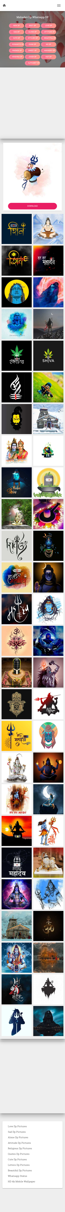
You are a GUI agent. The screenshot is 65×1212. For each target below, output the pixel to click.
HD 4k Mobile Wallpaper (21, 1181)
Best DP (32, 26)
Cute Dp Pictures (17, 1159)
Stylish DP (33, 38)
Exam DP (32, 44)
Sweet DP (32, 50)
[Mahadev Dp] (17, 228)
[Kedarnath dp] (48, 419)
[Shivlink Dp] (48, 387)
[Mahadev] (17, 292)
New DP (16, 26)
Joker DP (33, 57)
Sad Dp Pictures (17, 1131)
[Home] (4, 5)
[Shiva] (17, 355)
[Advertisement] (32, 103)
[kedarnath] (17, 925)
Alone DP (32, 32)
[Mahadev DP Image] (48, 292)
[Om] (48, 925)
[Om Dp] (17, 545)
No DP (48, 44)
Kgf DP (49, 57)
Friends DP (17, 50)
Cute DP (16, 38)
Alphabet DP (33, 63)
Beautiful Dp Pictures (20, 1170)
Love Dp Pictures (17, 1126)
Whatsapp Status (17, 1175)
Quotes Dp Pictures (19, 1153)
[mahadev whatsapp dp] (48, 545)
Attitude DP (49, 32)
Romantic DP (18, 44)
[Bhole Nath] (17, 514)
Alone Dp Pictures (18, 1137)
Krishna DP (17, 57)
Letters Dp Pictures (19, 1164)
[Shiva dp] (48, 355)
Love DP (48, 26)
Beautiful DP (50, 38)
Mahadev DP (49, 50)
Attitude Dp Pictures (19, 1142)
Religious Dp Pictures (20, 1148)
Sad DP (17, 32)
